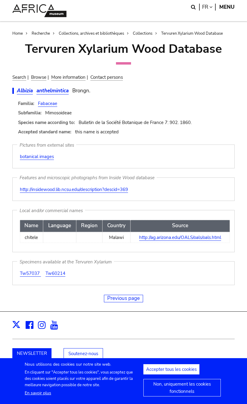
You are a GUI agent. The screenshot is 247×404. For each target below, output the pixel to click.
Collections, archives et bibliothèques (91, 33)
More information (68, 77)
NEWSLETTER (32, 353)
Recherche (41, 33)
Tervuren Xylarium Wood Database (192, 33)
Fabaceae (47, 103)
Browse (38, 77)
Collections (142, 33)
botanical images (37, 157)
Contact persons (106, 77)
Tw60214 (55, 273)
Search (19, 77)
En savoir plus (38, 393)
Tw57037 (30, 273)
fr (209, 7)
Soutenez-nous (83, 354)
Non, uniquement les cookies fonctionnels (182, 387)
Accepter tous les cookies (171, 369)
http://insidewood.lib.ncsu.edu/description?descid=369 (74, 189)
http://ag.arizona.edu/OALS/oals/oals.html (180, 237)
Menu (227, 7)
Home (17, 33)
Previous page (123, 298)
